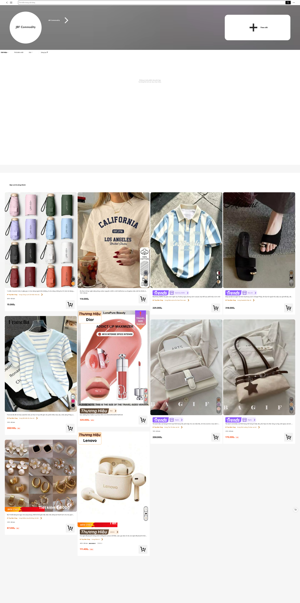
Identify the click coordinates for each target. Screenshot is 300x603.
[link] (26, 28)
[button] (7, 2)
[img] (41, 509)
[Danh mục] (11, 2)
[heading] (131, 20)
